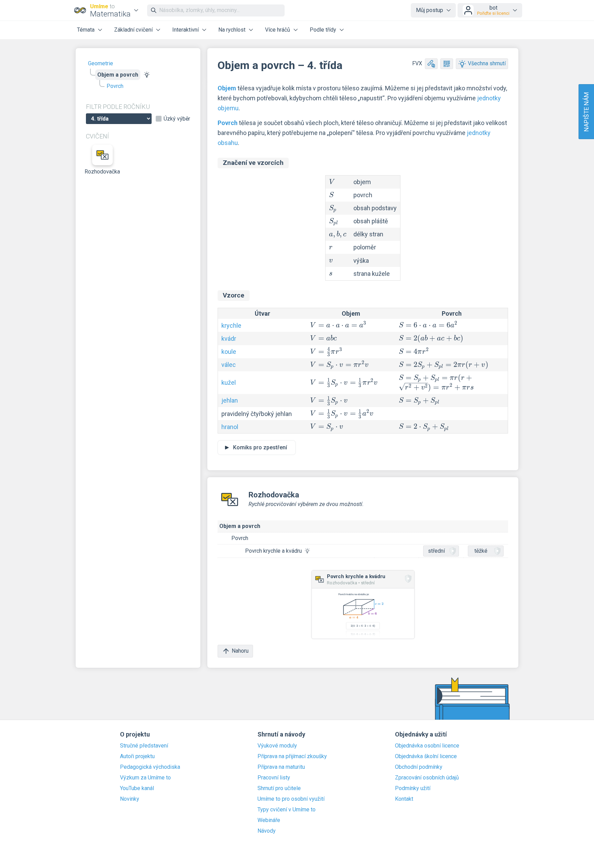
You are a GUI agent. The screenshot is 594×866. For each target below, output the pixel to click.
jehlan (229, 400)
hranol (229, 426)
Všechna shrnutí (487, 63)
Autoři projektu (137, 756)
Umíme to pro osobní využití (290, 799)
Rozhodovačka (102, 171)
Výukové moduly (277, 746)
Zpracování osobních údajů (427, 778)
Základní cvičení (133, 29)
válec (228, 364)
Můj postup (429, 10)
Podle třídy (323, 29)
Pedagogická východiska (150, 767)
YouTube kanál (137, 788)
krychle (231, 325)
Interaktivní (185, 29)
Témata (86, 29)
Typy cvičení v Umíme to (286, 810)
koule (228, 351)
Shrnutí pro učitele (279, 788)
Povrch (115, 86)
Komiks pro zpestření (260, 447)
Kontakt (404, 799)
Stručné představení (144, 746)
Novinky (129, 799)
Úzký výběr (177, 119)
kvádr (228, 338)
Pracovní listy (273, 778)
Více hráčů (277, 29)
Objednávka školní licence (426, 756)
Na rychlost (231, 29)
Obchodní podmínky (418, 767)
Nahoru (240, 651)
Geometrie (100, 63)
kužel (228, 382)
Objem (227, 88)
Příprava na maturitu (281, 767)
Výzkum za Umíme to (145, 778)
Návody (266, 831)
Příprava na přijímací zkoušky (292, 756)
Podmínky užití (412, 788)
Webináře (268, 820)
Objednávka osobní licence (427, 746)
